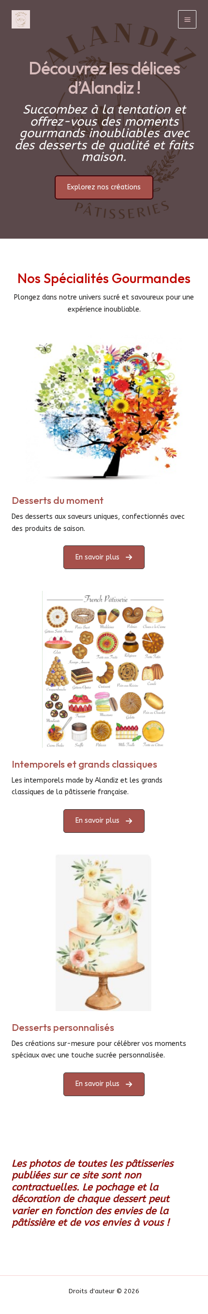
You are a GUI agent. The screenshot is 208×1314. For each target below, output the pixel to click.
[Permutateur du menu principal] (187, 19)
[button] (104, 557)
